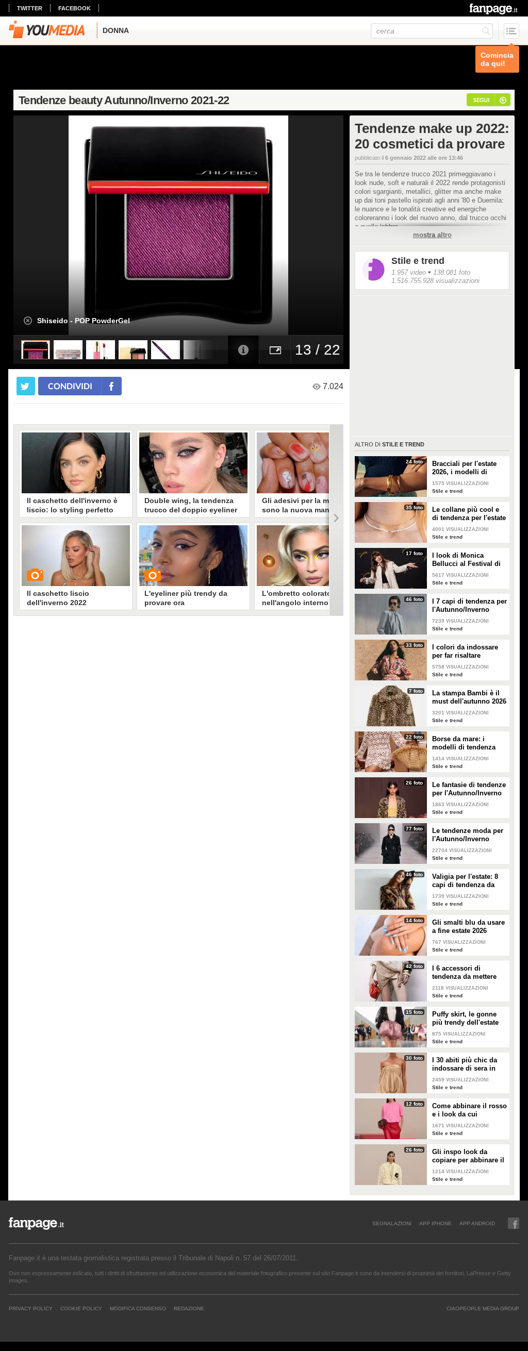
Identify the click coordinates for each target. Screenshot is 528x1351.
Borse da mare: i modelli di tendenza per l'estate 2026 (464, 743)
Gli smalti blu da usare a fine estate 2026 (468, 927)
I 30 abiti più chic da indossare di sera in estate (464, 1064)
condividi (70, 386)
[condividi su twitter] (25, 386)
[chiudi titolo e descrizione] (28, 320)
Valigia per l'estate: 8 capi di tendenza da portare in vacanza (465, 881)
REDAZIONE (189, 1308)
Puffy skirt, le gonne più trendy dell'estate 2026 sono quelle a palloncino (465, 1018)
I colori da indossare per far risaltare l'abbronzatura (465, 651)
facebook (74, 8)
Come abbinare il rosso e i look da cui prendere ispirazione (469, 1110)
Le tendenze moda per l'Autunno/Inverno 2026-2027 (467, 835)
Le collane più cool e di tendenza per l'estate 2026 (469, 514)
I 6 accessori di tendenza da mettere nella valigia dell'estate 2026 (468, 972)
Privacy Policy (31, 1308)
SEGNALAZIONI (391, 1223)
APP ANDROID (477, 1223)
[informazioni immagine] (243, 350)
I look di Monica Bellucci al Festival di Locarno (466, 560)
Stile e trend (417, 261)
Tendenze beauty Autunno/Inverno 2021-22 (124, 100)
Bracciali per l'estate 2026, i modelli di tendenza (464, 468)
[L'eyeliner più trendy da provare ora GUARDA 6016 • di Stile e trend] (193, 555)
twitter (29, 8)
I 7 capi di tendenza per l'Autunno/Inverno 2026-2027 (469, 605)
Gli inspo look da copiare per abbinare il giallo (468, 1156)
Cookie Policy (81, 1308)
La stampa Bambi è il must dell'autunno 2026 (469, 697)
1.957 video (408, 272)
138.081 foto (451, 272)
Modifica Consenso (138, 1308)
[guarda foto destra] (211, 225)
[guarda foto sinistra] (46, 225)
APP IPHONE (435, 1223)
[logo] (494, 8)
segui (481, 99)
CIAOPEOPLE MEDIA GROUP (483, 1308)
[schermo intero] (275, 350)
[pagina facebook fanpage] (513, 1223)
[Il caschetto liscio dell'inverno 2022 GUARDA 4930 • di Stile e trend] (76, 555)
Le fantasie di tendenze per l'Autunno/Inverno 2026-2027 (469, 789)
